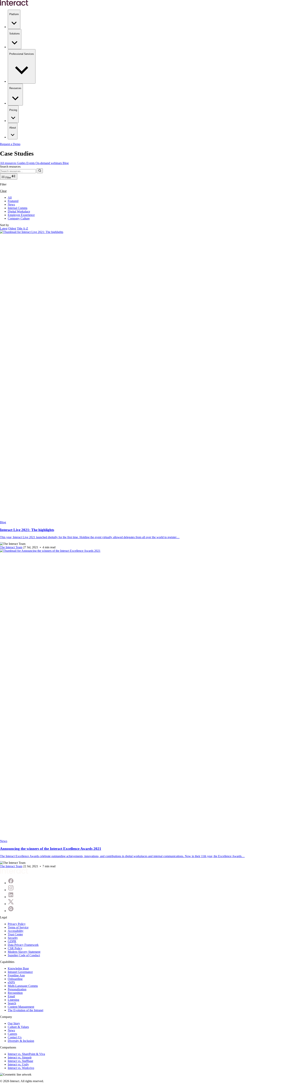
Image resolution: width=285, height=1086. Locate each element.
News (11, 204)
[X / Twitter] (11, 903)
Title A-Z (22, 228)
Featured (13, 201)
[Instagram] (11, 889)
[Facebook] (11, 883)
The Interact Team (11, 547)
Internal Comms (17, 208)
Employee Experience (21, 215)
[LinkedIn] (11, 896)
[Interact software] (14, 872)
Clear (3, 191)
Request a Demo (10, 144)
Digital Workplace (19, 211)
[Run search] (40, 170)
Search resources (10, 166)
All (10, 197)
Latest (3, 228)
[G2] (11, 910)
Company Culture (19, 218)
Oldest (12, 228)
